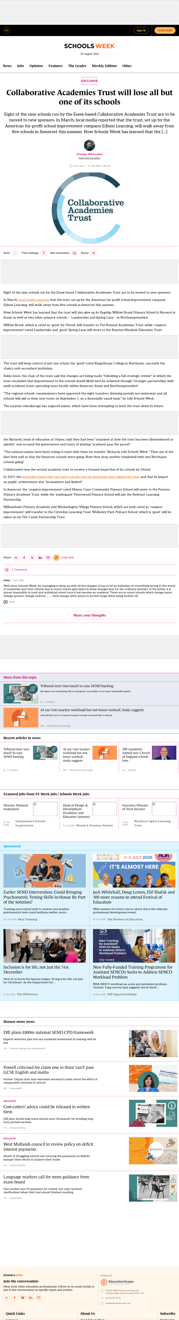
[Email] (39, 1297)
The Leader (77, 66)
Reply (12, 601)
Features (56, 66)
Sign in (141, 30)
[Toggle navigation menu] (6, 30)
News (7, 66)
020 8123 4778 (113, 1298)
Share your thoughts (89, 615)
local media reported (34, 300)
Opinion (36, 66)
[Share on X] (32, 558)
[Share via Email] (48, 558)
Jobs (20, 66)
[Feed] (6, 1297)
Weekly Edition (104, 66)
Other (127, 66)
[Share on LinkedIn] (40, 558)
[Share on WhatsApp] (16, 558)
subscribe (165, 30)
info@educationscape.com (118, 1303)
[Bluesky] (23, 1297)
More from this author (89, 158)
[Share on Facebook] (24, 558)
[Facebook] (15, 1297)
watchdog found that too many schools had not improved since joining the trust (80, 477)
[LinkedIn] (31, 1297)
